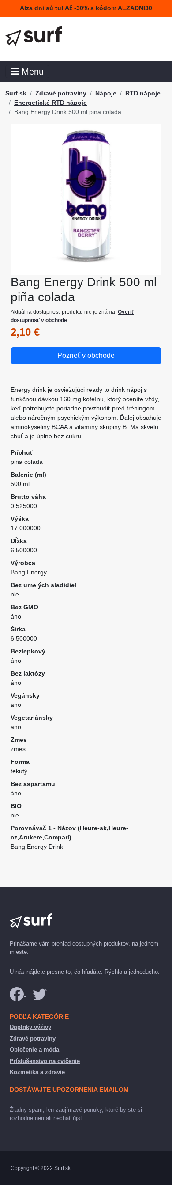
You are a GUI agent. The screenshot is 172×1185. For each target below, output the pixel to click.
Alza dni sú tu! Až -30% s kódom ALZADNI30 (86, 8)
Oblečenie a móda (34, 1049)
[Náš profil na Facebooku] (18, 994)
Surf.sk (15, 93)
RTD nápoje (143, 93)
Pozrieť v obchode (86, 355)
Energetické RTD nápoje (50, 102)
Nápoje (105, 93)
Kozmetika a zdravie (37, 1072)
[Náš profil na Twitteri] (40, 994)
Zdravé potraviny (60, 93)
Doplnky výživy (30, 1027)
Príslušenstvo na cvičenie (45, 1061)
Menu (31, 71)
